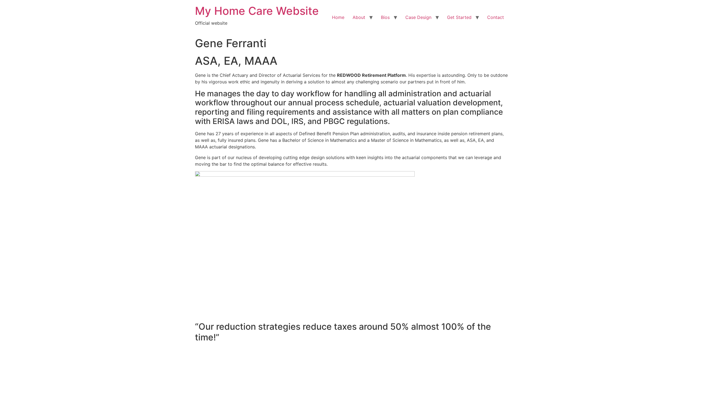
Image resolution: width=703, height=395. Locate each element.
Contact (495, 17)
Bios (385, 17)
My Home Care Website (257, 11)
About (359, 17)
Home (338, 17)
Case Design (418, 17)
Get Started (459, 17)
